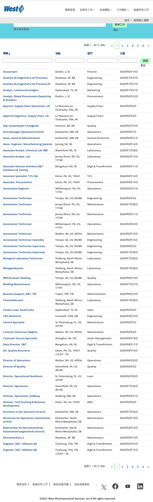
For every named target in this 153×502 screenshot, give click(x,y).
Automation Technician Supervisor (24, 246)
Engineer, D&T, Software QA (20, 443)
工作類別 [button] (122, 10)
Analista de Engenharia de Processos (25, 77)
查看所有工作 (141, 10)
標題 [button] (6, 53)
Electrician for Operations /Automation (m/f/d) (27, 419)
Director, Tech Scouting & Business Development (24, 403)
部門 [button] (89, 53)
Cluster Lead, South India (18, 310)
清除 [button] (115, 30)
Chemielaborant (13, 300)
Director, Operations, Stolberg (21, 396)
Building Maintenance (16, 284)
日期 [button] (122, 53)
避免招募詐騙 (61, 484)
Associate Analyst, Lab (16, 156)
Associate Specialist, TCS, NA (20, 176)
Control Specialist (14, 322)
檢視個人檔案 (141, 20)
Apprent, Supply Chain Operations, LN (26, 106)
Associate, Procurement (17, 182)
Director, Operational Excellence (22, 376)
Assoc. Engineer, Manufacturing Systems (27, 144)
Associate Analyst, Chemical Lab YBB (25, 150)
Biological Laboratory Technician (23, 258)
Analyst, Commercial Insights (20, 90)
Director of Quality (14, 366)
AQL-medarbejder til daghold (21, 125)
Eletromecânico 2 (13, 437)
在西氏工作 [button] (86, 10)
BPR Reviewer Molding (16, 278)
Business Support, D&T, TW (19, 294)
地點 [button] (58, 53)
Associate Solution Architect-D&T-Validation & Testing (23, 168)
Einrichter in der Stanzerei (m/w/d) (24, 411)
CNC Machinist (12, 316)
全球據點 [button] (105, 10)
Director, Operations (15, 386)
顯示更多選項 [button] (21, 29)
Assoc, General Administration (21, 138)
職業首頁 (70, 10)
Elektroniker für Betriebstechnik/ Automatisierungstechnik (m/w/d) (23, 429)
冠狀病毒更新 (81, 484)
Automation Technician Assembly (23, 240)
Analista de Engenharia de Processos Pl (26, 84)
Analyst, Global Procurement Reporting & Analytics (27, 98)
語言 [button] (127, 20)
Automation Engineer (16, 188)
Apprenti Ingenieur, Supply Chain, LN (26, 116)
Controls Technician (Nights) (20, 332)
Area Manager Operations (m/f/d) (23, 132)
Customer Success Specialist (20, 338)
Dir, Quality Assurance (16, 350)
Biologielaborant (13, 268)
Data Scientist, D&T (15, 344)
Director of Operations (16, 360)
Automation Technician (17, 198)
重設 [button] (143, 65)
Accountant (10, 71)
